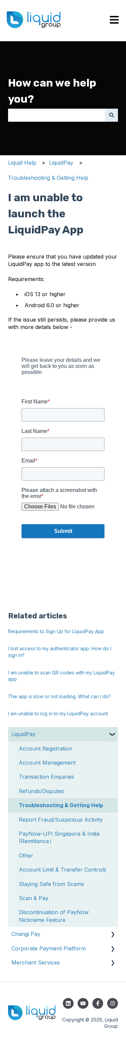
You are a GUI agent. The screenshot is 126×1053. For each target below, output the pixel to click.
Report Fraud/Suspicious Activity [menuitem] (61, 819)
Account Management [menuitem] (47, 762)
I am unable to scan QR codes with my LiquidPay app (61, 676)
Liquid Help (22, 162)
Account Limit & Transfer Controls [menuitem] (62, 869)
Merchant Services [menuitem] (35, 962)
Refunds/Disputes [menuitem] (41, 791)
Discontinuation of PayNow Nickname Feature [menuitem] (54, 916)
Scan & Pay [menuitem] (33, 898)
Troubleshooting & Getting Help (48, 177)
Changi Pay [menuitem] (25, 934)
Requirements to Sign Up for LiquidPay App (56, 631)
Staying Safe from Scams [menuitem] (51, 884)
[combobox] (56, 115)
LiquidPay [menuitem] (23, 734)
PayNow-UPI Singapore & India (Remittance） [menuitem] (59, 837)
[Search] (111, 115)
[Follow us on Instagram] (112, 1003)
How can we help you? (52, 90)
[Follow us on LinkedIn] (68, 1003)
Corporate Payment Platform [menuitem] (48, 948)
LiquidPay (61, 162)
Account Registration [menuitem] (45, 748)
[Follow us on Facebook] (97, 1003)
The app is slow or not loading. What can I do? (59, 696)
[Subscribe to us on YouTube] (83, 1003)
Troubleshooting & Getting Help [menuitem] (61, 805)
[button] (112, 734)
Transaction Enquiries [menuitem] (46, 776)
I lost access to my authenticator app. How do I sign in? (59, 652)
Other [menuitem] (26, 855)
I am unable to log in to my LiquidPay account (58, 713)
